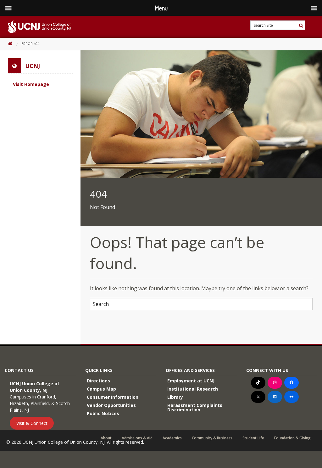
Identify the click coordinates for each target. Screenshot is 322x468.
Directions (98, 381)
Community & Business (212, 438)
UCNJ (32, 66)
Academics (172, 438)
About (106, 438)
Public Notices (103, 413)
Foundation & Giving (292, 438)
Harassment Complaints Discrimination (194, 407)
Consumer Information (112, 397)
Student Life (253, 438)
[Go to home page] (35, 26)
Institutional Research (192, 389)
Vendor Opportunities (111, 405)
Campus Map (101, 389)
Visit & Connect (31, 423)
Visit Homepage (31, 84)
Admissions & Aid (137, 438)
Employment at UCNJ (190, 381)
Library (175, 397)
